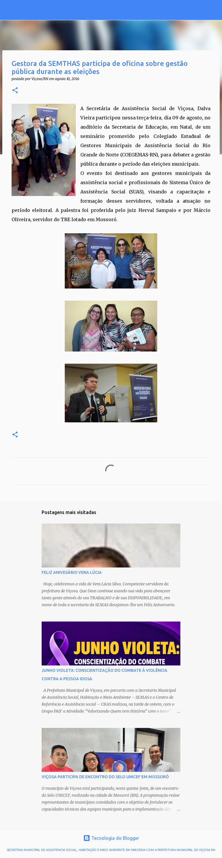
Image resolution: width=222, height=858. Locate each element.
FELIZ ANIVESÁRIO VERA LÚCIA (72, 572)
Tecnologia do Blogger (114, 838)
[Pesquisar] (85, 10)
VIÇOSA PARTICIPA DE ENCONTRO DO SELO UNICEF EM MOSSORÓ (105, 776)
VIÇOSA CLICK (46, 10)
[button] (15, 91)
